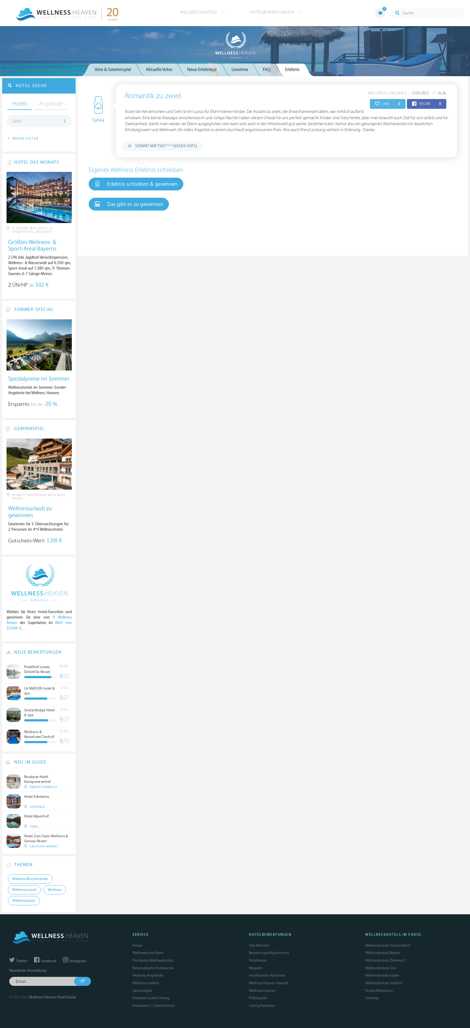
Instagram (77, 961)
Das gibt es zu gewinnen (134, 204)
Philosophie (258, 998)
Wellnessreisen (23, 901)
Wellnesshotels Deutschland (387, 945)
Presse (137, 945)
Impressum (141, 1005)
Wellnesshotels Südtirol (383, 983)
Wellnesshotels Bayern (382, 952)
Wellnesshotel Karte (147, 952)
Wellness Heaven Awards (268, 983)
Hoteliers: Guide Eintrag (150, 998)
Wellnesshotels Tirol (380, 968)
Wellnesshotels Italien (382, 975)
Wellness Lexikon (145, 983)
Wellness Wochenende (30, 879)
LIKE (390, 104)
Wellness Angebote (147, 975)
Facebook (48, 961)
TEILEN (429, 104)
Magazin (255, 968)
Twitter (21, 961)
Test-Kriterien (259, 945)
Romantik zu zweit (153, 96)
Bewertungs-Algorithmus (269, 952)
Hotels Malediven (379, 990)
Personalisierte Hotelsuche (153, 968)
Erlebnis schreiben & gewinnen (142, 184)
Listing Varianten (262, 1005)
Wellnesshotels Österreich (385, 960)
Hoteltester (258, 960)
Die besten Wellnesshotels (152, 960)
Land (16, 121)
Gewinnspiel (142, 990)
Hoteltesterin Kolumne (267, 975)
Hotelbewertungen (273, 12)
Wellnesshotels (199, 12)
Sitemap (372, 998)
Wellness (54, 890)
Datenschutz (164, 1005)
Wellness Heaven (262, 990)
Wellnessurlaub (24, 890)
